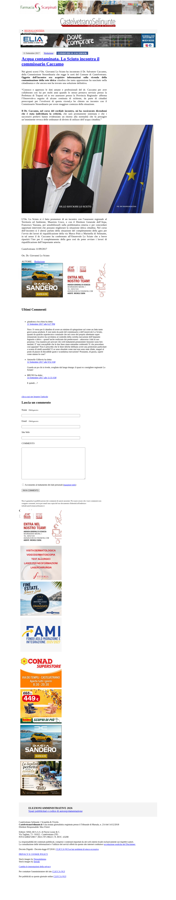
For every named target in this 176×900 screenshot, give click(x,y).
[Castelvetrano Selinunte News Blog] (88, 26)
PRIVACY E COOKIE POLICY (33, 854)
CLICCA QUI (58, 871)
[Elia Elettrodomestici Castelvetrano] (88, 46)
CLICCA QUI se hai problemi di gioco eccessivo (77, 849)
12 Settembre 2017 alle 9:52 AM (41, 362)
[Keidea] (41, 723)
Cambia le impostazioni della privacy (35, 866)
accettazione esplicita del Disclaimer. (120, 844)
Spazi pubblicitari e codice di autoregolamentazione (55, 811)
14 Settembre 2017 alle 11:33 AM (41, 378)
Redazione (48, 53)
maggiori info (69, 485)
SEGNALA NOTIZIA (34, 30)
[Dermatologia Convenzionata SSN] (41, 579)
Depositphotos (40, 859)
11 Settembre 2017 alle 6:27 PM (41, 324)
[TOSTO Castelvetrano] (41, 795)
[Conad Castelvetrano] (41, 687)
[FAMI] (41, 651)
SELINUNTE (30, 33)
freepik (37, 861)
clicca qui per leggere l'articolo (35, 396)
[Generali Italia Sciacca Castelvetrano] (84, 296)
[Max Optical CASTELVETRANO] (41, 615)
